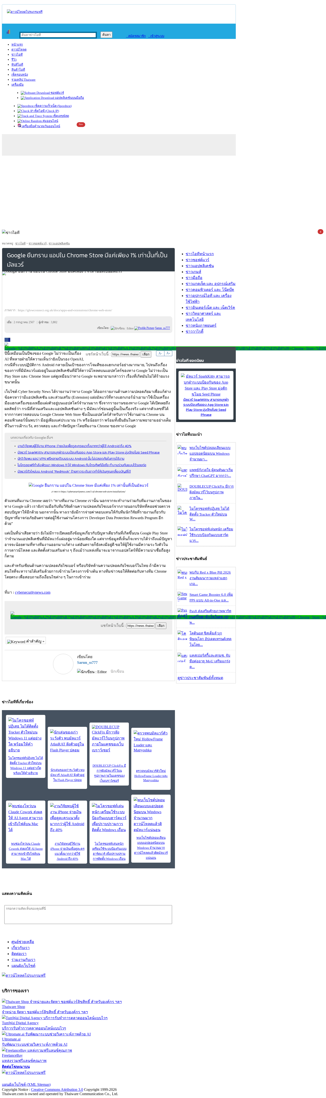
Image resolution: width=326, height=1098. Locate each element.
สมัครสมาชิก (136, 36)
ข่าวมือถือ (194, 278)
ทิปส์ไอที (17, 64)
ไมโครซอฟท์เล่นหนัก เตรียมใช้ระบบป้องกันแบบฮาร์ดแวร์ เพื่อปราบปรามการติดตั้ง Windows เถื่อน (109, 851)
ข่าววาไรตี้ (194, 331)
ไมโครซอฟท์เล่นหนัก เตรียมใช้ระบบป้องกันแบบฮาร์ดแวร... (211, 535)
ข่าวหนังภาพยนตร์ (201, 325)
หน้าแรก (17, 44)
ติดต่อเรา (18, 954)
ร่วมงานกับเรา (23, 960)
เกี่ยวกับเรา (20, 948)
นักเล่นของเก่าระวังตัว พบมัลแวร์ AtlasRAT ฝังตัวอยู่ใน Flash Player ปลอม (67, 775)
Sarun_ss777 (87, 662)
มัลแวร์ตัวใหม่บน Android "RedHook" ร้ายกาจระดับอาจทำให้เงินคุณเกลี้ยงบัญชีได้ (74, 471)
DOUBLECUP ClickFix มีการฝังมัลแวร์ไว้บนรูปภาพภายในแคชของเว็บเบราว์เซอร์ (109, 773)
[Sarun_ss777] (144, 328)
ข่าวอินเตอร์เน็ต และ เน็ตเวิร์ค (210, 308)
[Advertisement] (163, 191)
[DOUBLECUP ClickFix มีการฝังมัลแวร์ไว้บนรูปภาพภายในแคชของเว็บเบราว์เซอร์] (109, 739)
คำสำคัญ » (34, 641)
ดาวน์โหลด (18, 49)
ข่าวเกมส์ (193, 272)
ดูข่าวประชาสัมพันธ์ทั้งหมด (200, 678)
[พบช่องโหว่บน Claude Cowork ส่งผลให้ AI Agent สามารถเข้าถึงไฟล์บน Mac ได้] (25, 818)
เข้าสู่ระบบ (156, 36)
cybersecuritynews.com (32, 592)
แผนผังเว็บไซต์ (23, 966)
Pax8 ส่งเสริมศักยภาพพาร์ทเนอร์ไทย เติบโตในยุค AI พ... (210, 616)
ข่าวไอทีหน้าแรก (200, 254)
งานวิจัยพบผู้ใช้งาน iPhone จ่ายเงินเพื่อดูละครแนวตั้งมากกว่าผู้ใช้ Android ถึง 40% (74, 446)
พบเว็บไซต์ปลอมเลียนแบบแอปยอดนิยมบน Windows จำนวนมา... (210, 453)
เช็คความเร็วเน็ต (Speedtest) (53, 106)
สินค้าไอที (18, 69)
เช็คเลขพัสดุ (60, 116)
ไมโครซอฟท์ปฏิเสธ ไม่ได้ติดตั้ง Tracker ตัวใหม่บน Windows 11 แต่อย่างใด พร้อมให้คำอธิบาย (25, 765)
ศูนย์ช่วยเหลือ (22, 942)
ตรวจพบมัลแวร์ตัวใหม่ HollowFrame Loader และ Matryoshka (151, 775)
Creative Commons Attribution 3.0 (57, 1089)
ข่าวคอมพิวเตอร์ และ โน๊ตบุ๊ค (210, 290)
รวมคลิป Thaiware (23, 79)
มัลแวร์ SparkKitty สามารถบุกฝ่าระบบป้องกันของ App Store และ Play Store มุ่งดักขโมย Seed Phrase (89, 452)
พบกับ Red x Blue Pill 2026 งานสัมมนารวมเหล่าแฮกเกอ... (210, 578)
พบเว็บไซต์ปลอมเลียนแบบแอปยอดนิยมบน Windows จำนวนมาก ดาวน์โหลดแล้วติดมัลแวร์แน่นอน (151, 848)
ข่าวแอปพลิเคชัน (59, 243)
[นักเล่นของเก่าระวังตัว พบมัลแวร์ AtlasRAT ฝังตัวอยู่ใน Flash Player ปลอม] (67, 741)
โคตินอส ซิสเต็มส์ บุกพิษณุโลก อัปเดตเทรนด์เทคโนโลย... (210, 639)
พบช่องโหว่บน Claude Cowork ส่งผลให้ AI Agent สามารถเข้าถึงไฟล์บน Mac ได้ (26, 851)
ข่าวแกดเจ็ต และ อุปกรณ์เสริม (211, 284)
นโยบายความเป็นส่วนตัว (63, 1079)
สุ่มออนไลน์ (50, 121)
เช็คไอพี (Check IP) (46, 111)
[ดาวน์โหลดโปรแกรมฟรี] (24, 12)
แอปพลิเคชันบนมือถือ (69, 98)
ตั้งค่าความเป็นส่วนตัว (20, 1079)
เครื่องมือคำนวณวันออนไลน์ (40, 126)
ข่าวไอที (17, 54)
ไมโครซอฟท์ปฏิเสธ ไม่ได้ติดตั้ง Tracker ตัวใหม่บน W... (209, 514)
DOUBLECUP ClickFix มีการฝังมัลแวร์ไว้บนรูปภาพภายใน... (211, 492)
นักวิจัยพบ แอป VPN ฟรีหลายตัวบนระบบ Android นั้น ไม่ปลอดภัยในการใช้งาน (71, 458)
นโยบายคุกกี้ (98, 1079)
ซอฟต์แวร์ (57, 93)
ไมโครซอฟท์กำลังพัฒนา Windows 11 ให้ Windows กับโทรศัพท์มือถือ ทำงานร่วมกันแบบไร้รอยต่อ (82, 465)
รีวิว (13, 59)
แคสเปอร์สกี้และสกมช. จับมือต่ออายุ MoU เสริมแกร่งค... (209, 661)
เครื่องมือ (17, 84)
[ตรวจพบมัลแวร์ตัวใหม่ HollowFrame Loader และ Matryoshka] (151, 741)
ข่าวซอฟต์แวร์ (38, 243)
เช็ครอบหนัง (19, 74)
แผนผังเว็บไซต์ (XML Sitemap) (26, 1084)
